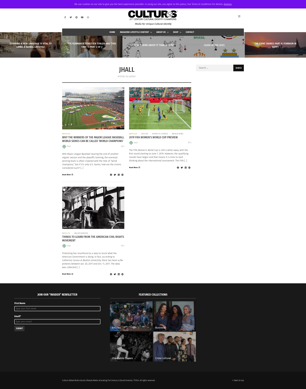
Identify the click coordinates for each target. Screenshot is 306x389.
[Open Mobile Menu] (241, 17)
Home (112, 32)
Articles (66, 134)
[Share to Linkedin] (118, 175)
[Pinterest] (76, 17)
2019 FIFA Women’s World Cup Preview (153, 137)
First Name (19, 303)
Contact (190, 32)
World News (177, 134)
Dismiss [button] (228, 4)
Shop (175, 32)
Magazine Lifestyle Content (134, 32)
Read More (66, 175)
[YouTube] (82, 17)
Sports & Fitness (160, 134)
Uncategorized (81, 233)
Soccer (144, 134)
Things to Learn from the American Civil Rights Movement (93, 238)
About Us (161, 32)
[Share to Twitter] (115, 175)
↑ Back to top (238, 380)
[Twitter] (71, 17)
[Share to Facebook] (111, 175)
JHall (69, 146)
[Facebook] (65, 17)
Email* (17, 316)
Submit (19, 328)
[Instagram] (88, 17)
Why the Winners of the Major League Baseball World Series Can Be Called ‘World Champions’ (93, 139)
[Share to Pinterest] (122, 175)
